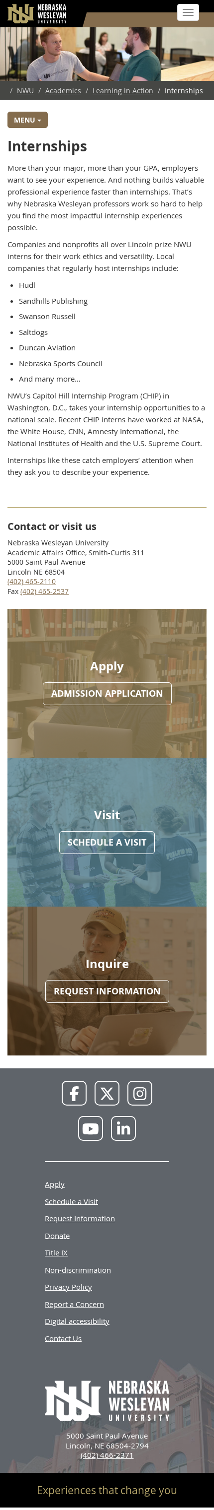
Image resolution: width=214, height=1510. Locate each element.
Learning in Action (123, 90)
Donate (57, 1235)
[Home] (37, 13)
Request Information (80, 1218)
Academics (63, 90)
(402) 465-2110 (31, 581)
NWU (25, 90)
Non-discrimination (78, 1269)
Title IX (56, 1252)
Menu (25, 120)
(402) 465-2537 (44, 591)
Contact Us (63, 1338)
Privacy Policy (68, 1287)
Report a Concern (74, 1304)
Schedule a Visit (71, 1201)
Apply (55, 1184)
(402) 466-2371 (107, 1455)
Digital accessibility (77, 1321)
